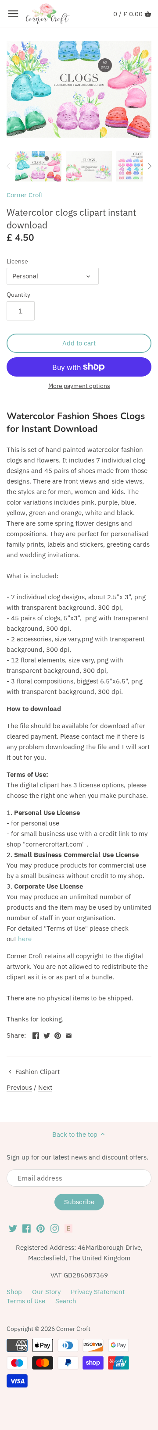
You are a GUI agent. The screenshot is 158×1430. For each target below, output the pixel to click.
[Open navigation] (13, 13)
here (25, 939)
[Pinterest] (40, 1228)
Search (65, 1301)
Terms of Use (26, 1301)
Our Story (46, 1292)
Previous (19, 1087)
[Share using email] (68, 1034)
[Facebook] (26, 1228)
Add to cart (79, 343)
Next (45, 1087)
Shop (14, 1292)
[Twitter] (13, 1228)
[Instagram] (54, 1228)
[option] (38, 166)
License (17, 261)
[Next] (149, 166)
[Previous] (8, 166)
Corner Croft (25, 195)
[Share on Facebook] (35, 1034)
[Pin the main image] (57, 1034)
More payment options (79, 386)
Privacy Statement (98, 1292)
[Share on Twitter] (46, 1034)
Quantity (18, 294)
